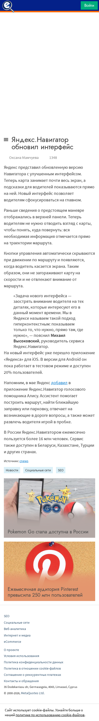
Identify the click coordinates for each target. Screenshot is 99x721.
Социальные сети (38, 470)
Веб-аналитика (15, 629)
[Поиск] (75, 6)
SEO (60, 470)
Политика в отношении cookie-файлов (32, 668)
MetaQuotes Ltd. (32, 693)
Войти (89, 5)
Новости (12, 470)
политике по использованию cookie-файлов (50, 715)
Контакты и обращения (21, 681)
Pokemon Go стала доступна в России (48, 531)
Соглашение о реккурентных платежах (32, 674)
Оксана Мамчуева (24, 157)
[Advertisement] (49, 24)
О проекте (11, 650)
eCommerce (12, 641)
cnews (23, 461)
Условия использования (21, 656)
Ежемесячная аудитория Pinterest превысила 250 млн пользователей (45, 592)
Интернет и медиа (17, 635)
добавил (59, 382)
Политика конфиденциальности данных (33, 662)
